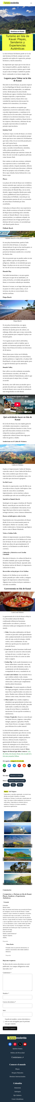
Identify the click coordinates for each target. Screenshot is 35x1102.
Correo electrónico (9, 1002)
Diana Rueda (10, 944)
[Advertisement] (17, 18)
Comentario (7, 972)
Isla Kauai (12, 754)
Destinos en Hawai (17, 31)
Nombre (6, 993)
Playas (20, 785)
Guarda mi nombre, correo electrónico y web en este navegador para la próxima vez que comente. (17, 1021)
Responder (5, 941)
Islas (13, 785)
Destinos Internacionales (17, 781)
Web (4, 1010)
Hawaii (6, 785)
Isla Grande (25, 754)
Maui (18, 754)
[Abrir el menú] (31, 3)
